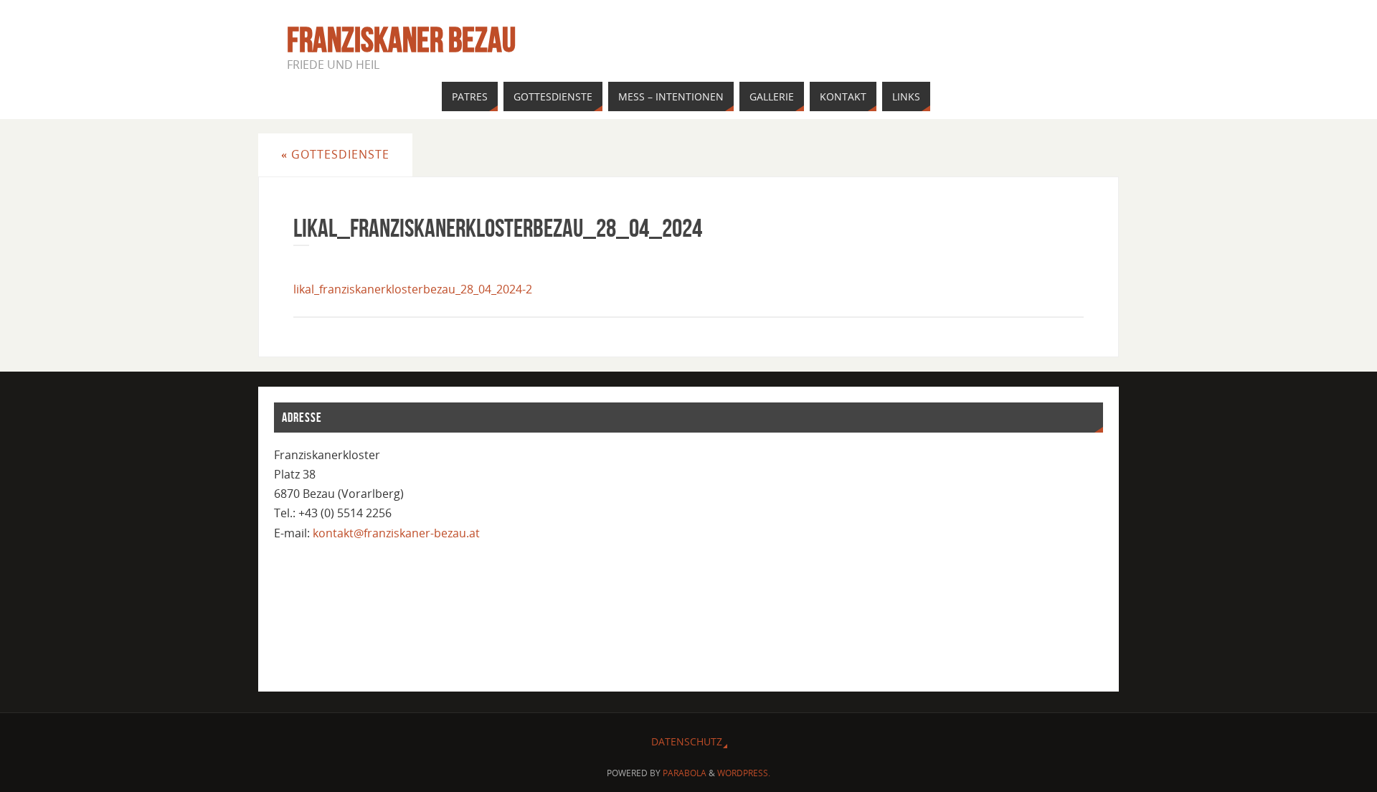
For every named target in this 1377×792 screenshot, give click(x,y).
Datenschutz (686, 741)
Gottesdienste (335, 154)
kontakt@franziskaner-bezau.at (396, 533)
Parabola (684, 773)
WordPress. (743, 773)
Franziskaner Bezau (401, 40)
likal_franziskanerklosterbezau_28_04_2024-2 (412, 289)
